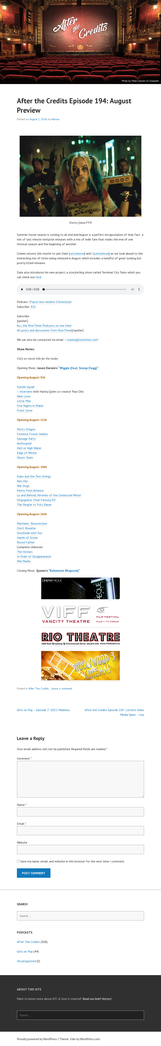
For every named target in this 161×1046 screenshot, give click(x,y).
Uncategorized (26, 961)
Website (22, 842)
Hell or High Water (29, 448)
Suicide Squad (25, 387)
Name (22, 805)
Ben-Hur (22, 481)
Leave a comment (61, 688)
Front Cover (25, 410)
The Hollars (25, 552)
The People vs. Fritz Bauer (34, 505)
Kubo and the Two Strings (34, 476)
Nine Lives (23, 396)
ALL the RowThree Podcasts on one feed (44, 325)
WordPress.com (90, 1039)
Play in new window (42, 302)
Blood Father (26, 542)
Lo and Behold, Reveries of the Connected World (49, 495)
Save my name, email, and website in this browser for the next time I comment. (72, 861)
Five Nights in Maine (30, 406)
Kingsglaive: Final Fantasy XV (36, 500)
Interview (26, 391)
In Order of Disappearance (34, 556)
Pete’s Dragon (26, 429)
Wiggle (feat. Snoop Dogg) (78, 368)
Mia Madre (24, 561)
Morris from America (30, 490)
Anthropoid (24, 443)
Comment (24, 758)
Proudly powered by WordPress (37, 1039)
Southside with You (29, 533)
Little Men (24, 401)
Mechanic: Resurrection (32, 523)
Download (64, 302)
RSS (33, 307)
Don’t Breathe (26, 528)
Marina (55, 119)
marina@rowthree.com (82, 340)
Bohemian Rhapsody (64, 570)
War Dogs (23, 486)
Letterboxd (77, 253)
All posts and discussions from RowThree (44, 330)
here (38, 277)
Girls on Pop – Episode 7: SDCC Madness (43, 710)
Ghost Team (25, 457)
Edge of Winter (27, 453)
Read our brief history (97, 999)
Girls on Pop (25, 951)
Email (21, 824)
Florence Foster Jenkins (32, 434)
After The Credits (38, 688)
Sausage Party (26, 439)
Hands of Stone (27, 537)
